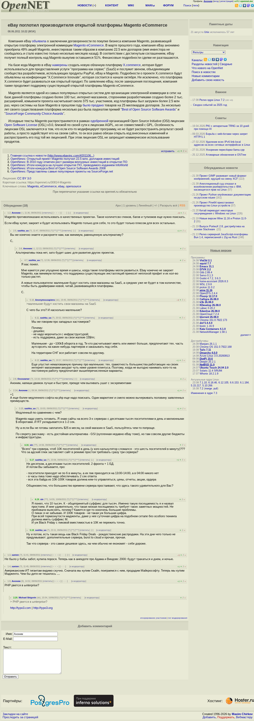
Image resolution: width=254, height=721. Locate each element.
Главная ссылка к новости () (52, 155)
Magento (33, 186)
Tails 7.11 (205, 349)
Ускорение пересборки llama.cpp (225, 149)
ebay (61, 186)
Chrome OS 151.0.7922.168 (216, 346)
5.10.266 (207, 385)
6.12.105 (223, 382)
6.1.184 (244, 382)
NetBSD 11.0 (207, 364)
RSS (182, 205)
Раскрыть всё (168, 205)
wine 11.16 (206, 290)
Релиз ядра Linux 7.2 (211, 99)
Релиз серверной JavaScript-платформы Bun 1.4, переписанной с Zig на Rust (221, 236)
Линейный (145, 205)
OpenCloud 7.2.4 (209, 314)
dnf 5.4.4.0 (206, 323)
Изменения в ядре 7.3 (204, 393)
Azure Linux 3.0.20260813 (215, 355)
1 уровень (129, 205)
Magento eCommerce (88, 45)
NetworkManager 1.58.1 (213, 331)
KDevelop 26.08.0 (210, 305)
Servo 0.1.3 (206, 275)
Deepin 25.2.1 (208, 361)
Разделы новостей (204, 64)
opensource (73, 186)
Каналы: (197, 60)
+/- (156, 205)
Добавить (209, 717)
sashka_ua (23, 230)
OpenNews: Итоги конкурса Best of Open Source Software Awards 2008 (58, 168)
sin (31, 445)
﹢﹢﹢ (56, 213)
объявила (39, 41)
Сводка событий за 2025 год (210, 104)
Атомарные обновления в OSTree (226, 154)
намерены (59, 65)
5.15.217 (196, 385)
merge (208, 388)
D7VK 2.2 (205, 269)
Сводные (226, 64)
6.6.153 (234, 382)
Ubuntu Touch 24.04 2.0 (214, 367)
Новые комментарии (205, 76)
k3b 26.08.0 (206, 302)
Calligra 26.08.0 (209, 299)
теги (195, 5)
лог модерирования (177, 618)
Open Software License (20, 125)
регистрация (226, 1)
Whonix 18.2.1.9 (209, 373)
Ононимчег (23, 379)
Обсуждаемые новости (221, 167)
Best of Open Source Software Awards (149, 109)
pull (215, 388)
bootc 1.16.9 (207, 325)
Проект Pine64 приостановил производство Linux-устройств (214, 204)
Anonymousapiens (45, 300)
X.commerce (132, 65)
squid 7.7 (205, 263)
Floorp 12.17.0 (208, 296)
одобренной (99, 121)
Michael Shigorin (27, 597)
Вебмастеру (244, 717)
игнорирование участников (153, 618)
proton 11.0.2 (207, 287)
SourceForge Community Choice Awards (34, 113)
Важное (220, 92)
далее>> (246, 334)
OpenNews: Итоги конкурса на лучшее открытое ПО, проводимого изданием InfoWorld (69, 165)
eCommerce (48, 186)
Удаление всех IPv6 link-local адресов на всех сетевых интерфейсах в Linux (222, 143)
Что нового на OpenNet (207, 68)
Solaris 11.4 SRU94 (211, 370)
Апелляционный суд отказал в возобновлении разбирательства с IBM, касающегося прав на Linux (218, 186)
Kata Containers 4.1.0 (213, 328)
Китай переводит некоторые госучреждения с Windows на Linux (215, 212)
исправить (167, 151)
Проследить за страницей (20, 717)
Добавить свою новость (208, 80)
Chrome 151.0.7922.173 (213, 320)
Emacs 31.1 (207, 266)
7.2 (201, 388)
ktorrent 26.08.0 (209, 317)
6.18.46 (212, 382)
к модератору (81, 213)
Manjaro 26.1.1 (208, 343)
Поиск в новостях (204, 72)
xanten (15, 555)
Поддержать (225, 717)
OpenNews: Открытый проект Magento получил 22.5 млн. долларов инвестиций (65, 158)
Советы (220, 118)
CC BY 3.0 (24, 178)
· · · (64, 213)
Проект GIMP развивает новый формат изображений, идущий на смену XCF (220, 177)
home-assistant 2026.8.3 (214, 281)
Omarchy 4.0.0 (208, 352)
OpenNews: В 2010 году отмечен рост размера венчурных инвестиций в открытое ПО (69, 162)
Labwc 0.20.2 (207, 308)
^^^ (59, 230)
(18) (25, 205)
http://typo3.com (20, 607)
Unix (206, 32)
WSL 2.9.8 (206, 284)
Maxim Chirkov (242, 714)
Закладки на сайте (15, 714)
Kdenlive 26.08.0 (210, 311)
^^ (55, 230)
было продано (93, 105)
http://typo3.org (43, 607)
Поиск (187, 5)
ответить (47, 213)
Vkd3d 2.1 (206, 260)
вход (216, 1)
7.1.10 (203, 382)
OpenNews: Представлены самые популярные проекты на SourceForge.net (62, 171)
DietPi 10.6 (206, 358)
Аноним (16, 213)
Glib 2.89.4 (206, 272)
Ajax (118, 205)
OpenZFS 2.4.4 (208, 293)
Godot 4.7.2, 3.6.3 (210, 278)
